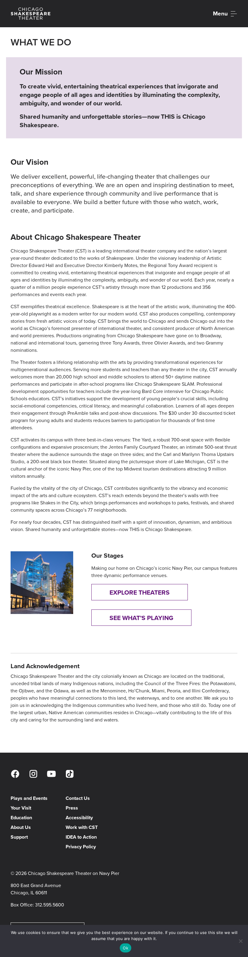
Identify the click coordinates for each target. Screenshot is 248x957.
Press (72, 807)
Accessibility (79, 817)
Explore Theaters (139, 592)
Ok (125, 947)
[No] (240, 941)
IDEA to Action (81, 836)
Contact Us (78, 798)
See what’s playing (141, 617)
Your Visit (21, 807)
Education (21, 817)
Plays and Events (29, 798)
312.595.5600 (49, 904)
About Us (21, 827)
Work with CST (82, 827)
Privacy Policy (81, 846)
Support (19, 836)
